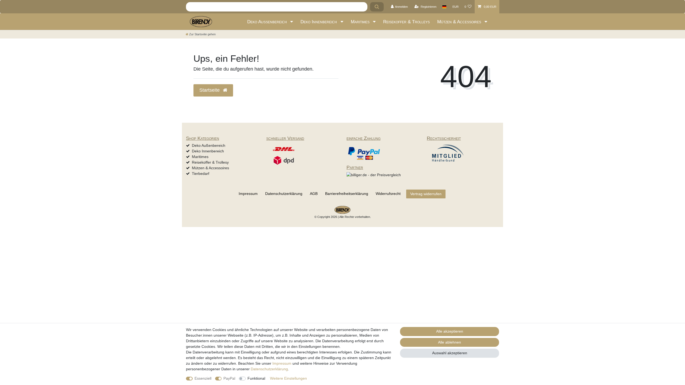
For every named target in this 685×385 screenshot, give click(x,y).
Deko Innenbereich (319, 21)
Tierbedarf (200, 173)
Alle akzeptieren (449, 331)
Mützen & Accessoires (459, 21)
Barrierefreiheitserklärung (346, 193)
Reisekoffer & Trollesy (210, 162)
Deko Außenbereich (267, 21)
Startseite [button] (210, 90)
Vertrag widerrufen (426, 194)
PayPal (229, 378)
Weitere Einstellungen (288, 378)
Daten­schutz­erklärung (283, 193)
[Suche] (377, 6)
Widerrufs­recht (388, 193)
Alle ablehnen (449, 342)
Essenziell (203, 378)
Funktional (256, 378)
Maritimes (361, 21)
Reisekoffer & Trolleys (406, 21)
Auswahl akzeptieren (449, 353)
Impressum (248, 193)
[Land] (444, 6)
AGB (314, 193)
